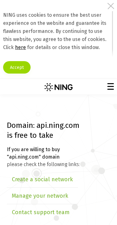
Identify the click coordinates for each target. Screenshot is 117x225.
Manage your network (40, 195)
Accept (17, 67)
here (20, 47)
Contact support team (41, 212)
